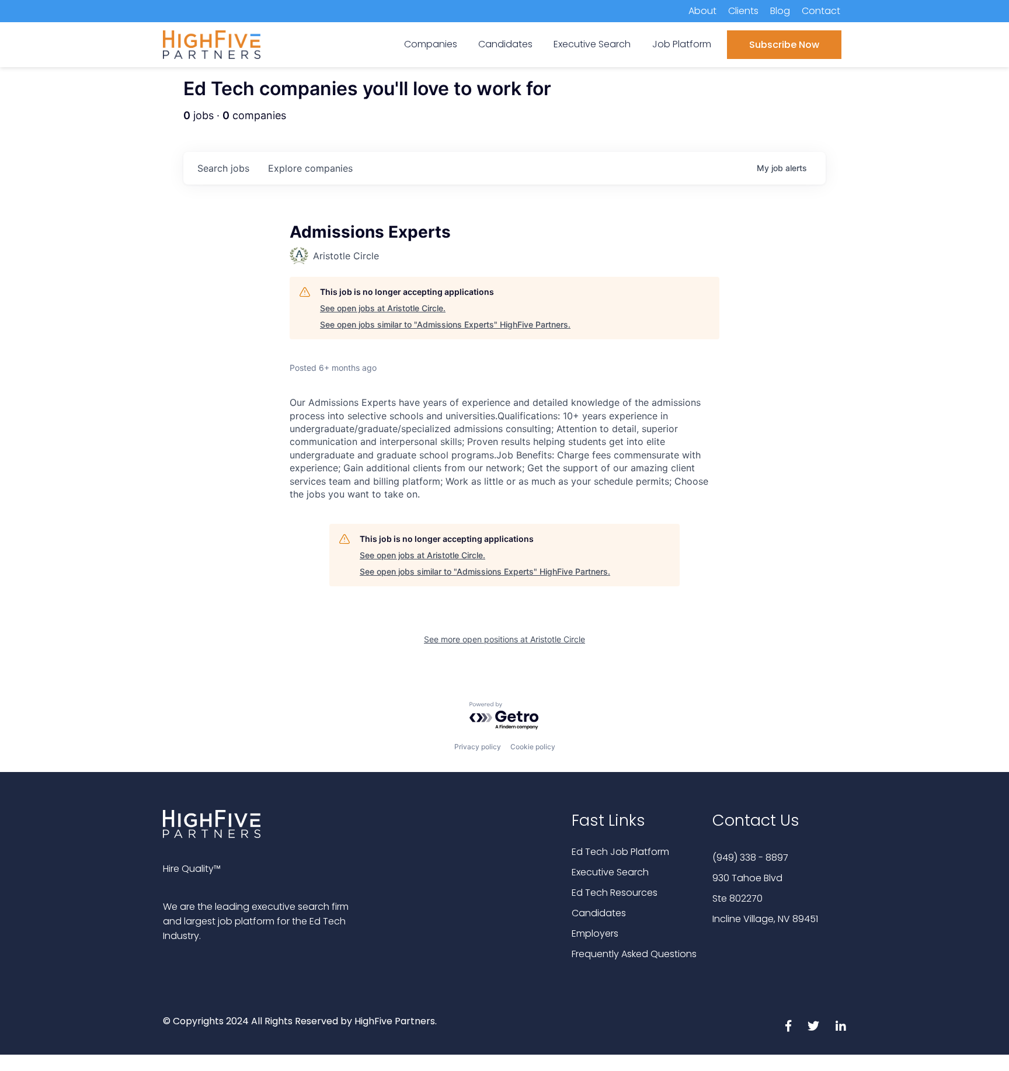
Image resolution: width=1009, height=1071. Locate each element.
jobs (223, 168)
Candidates (599, 913)
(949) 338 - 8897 (750, 857)
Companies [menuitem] (430, 44)
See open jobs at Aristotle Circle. (383, 308)
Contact (821, 11)
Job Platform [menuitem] (681, 44)
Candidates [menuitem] (505, 44)
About (702, 11)
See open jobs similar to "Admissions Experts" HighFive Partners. (445, 324)
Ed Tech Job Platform (620, 851)
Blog (780, 11)
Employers (595, 933)
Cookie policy (532, 746)
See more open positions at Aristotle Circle (504, 639)
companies (310, 168)
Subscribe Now (784, 44)
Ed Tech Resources (614, 892)
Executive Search (610, 872)
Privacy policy (477, 746)
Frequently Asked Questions (634, 954)
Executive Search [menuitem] (592, 44)
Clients (743, 11)
